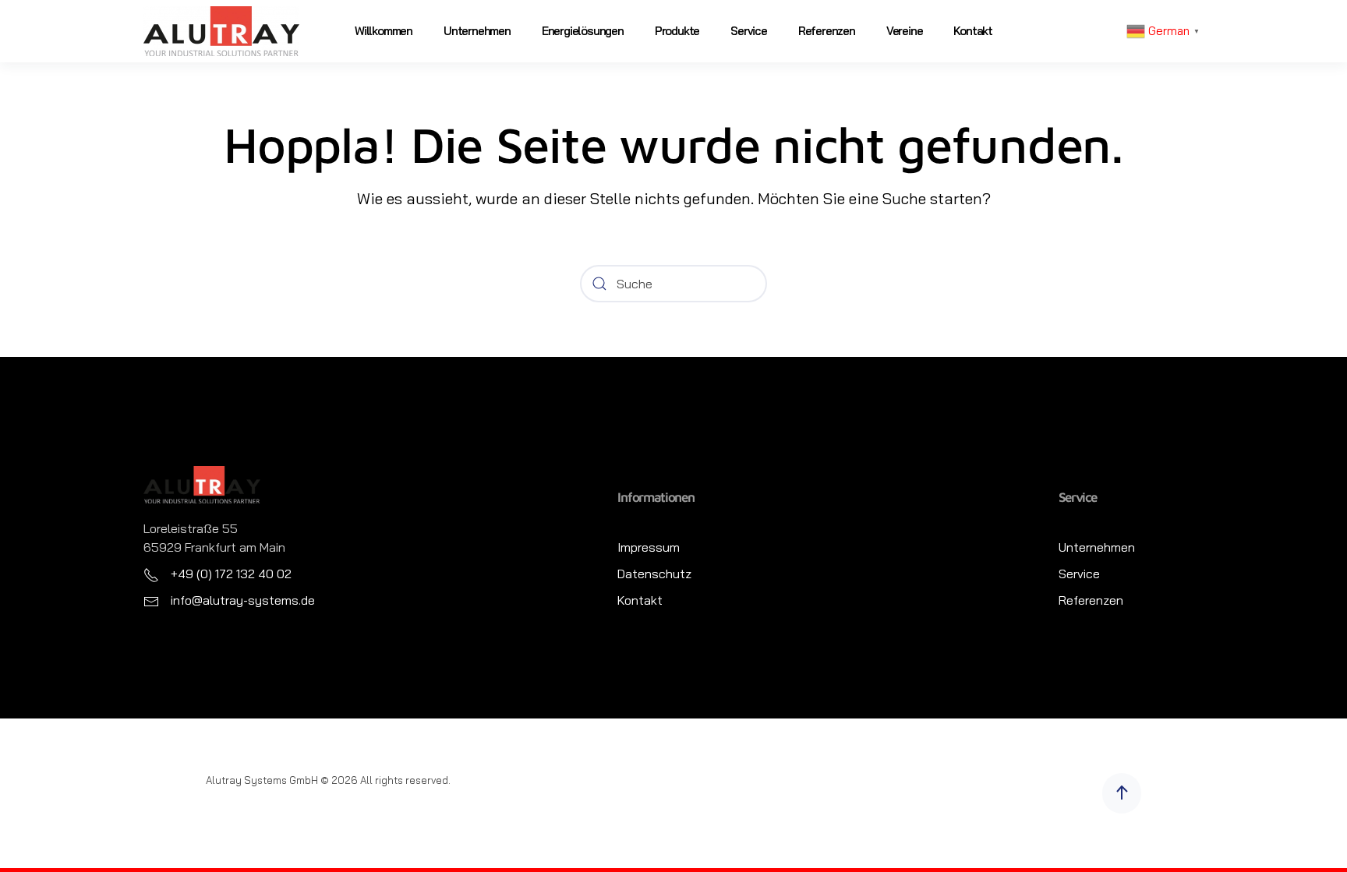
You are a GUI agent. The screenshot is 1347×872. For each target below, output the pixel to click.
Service (748, 30)
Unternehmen (477, 30)
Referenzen (826, 30)
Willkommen (383, 30)
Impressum (648, 547)
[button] (1121, 793)
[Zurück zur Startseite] (221, 31)
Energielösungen (583, 30)
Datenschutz (654, 573)
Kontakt (972, 30)
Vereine (904, 30)
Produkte (677, 30)
